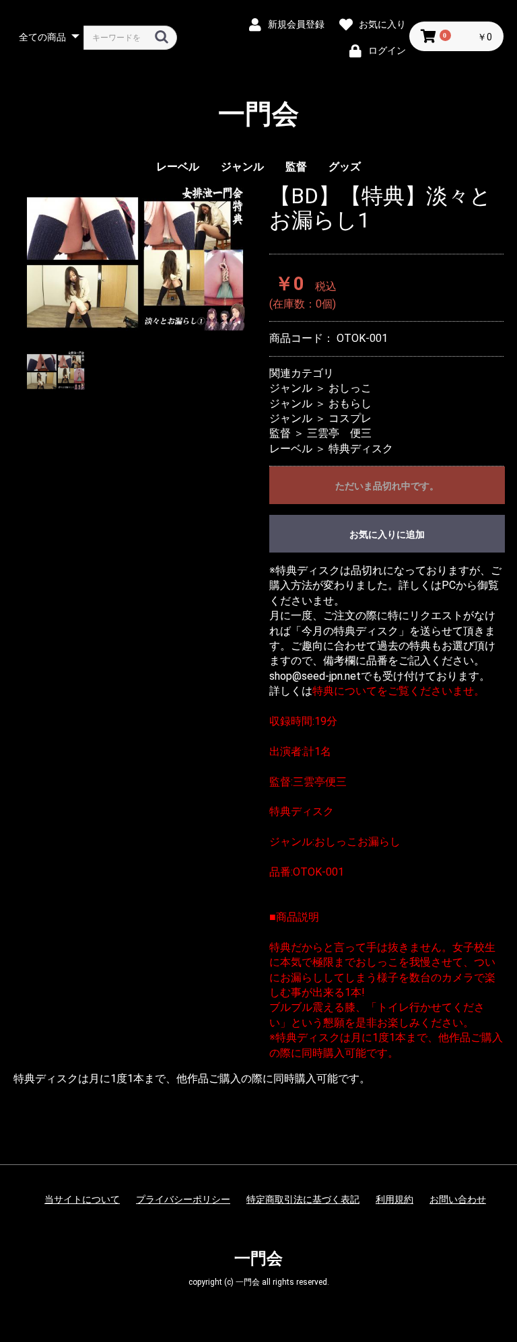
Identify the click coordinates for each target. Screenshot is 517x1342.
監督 (296, 166)
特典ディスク (361, 448)
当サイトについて (82, 1199)
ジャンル (242, 166)
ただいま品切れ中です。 (387, 486)
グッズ (345, 166)
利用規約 (394, 1199)
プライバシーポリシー (183, 1199)
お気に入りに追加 (387, 534)
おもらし (350, 403)
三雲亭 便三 (339, 433)
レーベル (177, 166)
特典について (344, 690)
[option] (136, 257)
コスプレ (350, 418)
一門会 (258, 114)
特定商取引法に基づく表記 (302, 1199)
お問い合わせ (457, 1199)
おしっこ (350, 388)
